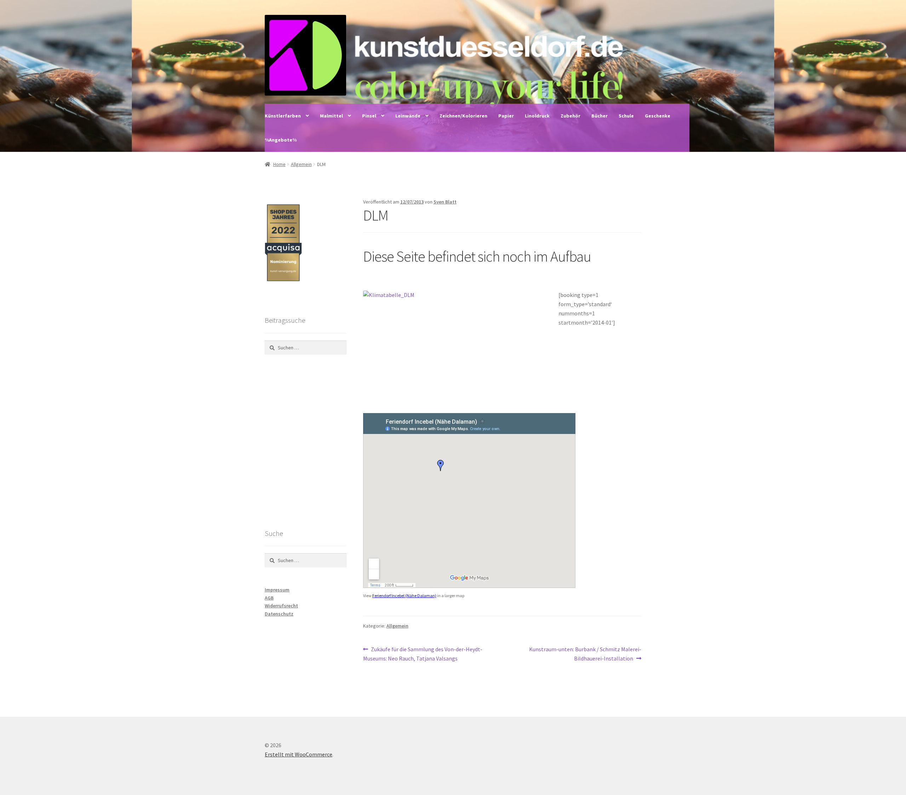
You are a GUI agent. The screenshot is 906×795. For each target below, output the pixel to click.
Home (279, 164)
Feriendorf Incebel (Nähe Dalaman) (404, 595)
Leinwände (407, 116)
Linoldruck (537, 116)
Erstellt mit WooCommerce (298, 754)
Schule (626, 116)
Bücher (599, 116)
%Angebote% (281, 140)
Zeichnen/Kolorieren (463, 116)
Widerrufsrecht (281, 605)
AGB (269, 598)
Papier (506, 116)
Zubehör (570, 116)
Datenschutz (279, 614)
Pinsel (369, 116)
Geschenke (657, 116)
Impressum (277, 590)
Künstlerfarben (283, 116)
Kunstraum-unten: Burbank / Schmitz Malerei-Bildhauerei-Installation (585, 653)
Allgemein (301, 164)
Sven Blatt (445, 202)
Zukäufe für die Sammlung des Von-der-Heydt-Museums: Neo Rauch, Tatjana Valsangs (423, 653)
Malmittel (331, 116)
